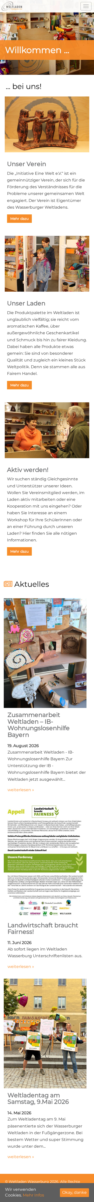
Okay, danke (74, 1192)
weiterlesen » (21, 789)
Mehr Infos (33, 1195)
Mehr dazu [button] (19, 218)
